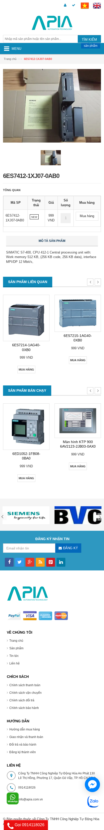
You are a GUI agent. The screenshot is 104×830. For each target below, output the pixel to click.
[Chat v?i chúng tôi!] (92, 784)
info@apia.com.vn (30, 799)
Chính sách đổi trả (21, 700)
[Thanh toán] (73, 5)
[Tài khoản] (64, 5)
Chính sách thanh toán (24, 685)
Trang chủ (16, 640)
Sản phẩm (16, 648)
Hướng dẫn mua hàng (24, 729)
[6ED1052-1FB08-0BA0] (26, 426)
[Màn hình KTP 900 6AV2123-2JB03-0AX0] (78, 420)
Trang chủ (10, 58)
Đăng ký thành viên (22, 752)
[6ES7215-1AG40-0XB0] (78, 313)
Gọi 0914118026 (29, 825)
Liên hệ (14, 663)
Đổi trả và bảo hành (22, 744)
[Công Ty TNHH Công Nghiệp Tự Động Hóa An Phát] (52, 24)
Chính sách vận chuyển (25, 693)
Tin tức (14, 656)
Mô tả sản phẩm (52, 241)
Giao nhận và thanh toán (26, 737)
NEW (34, 217)
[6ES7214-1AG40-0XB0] (26, 318)
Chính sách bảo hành (24, 708)
